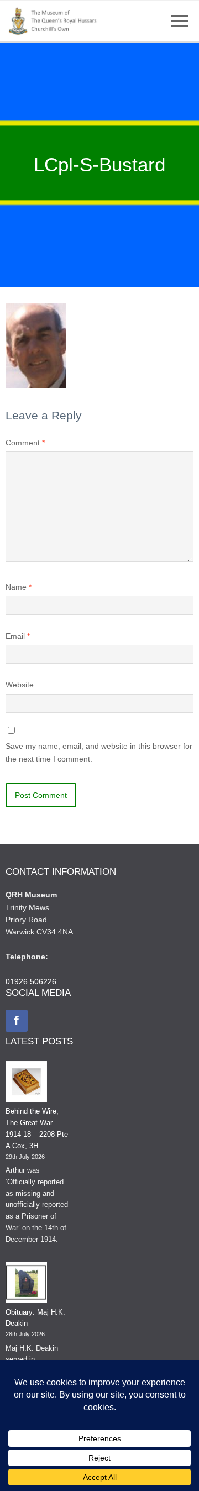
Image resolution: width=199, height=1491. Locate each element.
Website (20, 684)
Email (18, 636)
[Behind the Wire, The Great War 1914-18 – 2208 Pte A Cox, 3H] (26, 1083)
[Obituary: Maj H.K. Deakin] (26, 1284)
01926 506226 (31, 981)
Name (19, 586)
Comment (25, 442)
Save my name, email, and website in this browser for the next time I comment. (99, 752)
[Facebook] (17, 1021)
